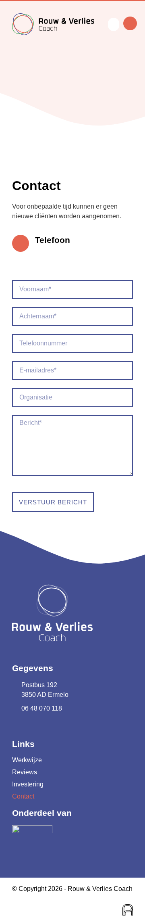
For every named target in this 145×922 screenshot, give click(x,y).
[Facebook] (33, 726)
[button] (113, 24)
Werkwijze (27, 760)
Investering (28, 784)
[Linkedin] (17, 726)
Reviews (24, 772)
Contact (23, 796)
